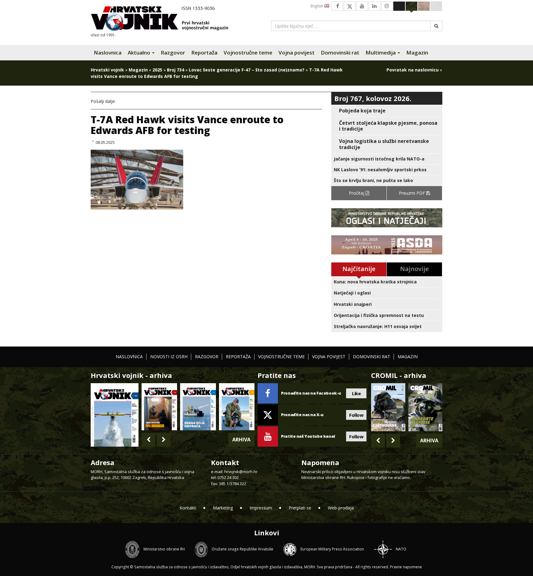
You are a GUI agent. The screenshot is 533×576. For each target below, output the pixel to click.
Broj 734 (175, 70)
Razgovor (173, 52)
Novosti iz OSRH (169, 356)
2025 (157, 70)
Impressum (261, 508)
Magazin (417, 52)
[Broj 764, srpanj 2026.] (198, 406)
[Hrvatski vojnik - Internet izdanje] (164, 19)
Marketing (223, 508)
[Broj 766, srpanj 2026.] (114, 414)
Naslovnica (108, 52)
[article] (387, 111)
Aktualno (139, 52)
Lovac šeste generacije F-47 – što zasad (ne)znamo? (246, 70)
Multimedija (381, 52)
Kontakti (188, 508)
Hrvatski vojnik (107, 70)
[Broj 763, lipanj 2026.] (236, 406)
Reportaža (204, 52)
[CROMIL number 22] (425, 407)
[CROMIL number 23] (388, 407)
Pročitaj (357, 193)
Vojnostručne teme (248, 52)
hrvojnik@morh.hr (241, 471)
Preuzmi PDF (412, 193)
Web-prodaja (341, 508)
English (317, 6)
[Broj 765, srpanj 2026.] (159, 406)
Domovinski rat (340, 52)
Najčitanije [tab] (358, 269)
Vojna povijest (297, 52)
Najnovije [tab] (414, 269)
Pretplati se (300, 508)
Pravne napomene (406, 567)
